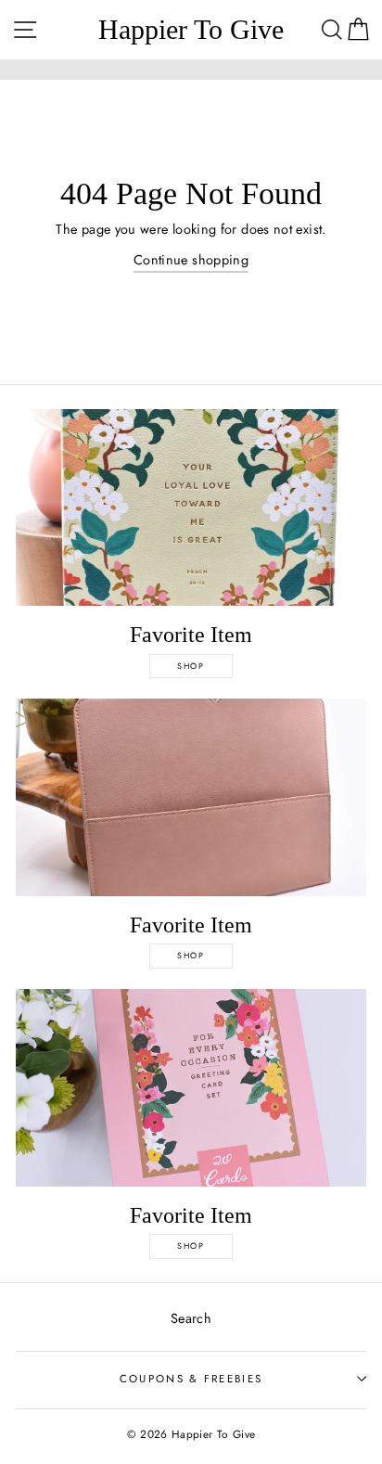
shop (191, 666)
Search (191, 1318)
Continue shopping (191, 259)
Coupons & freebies (191, 1378)
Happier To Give (191, 30)
